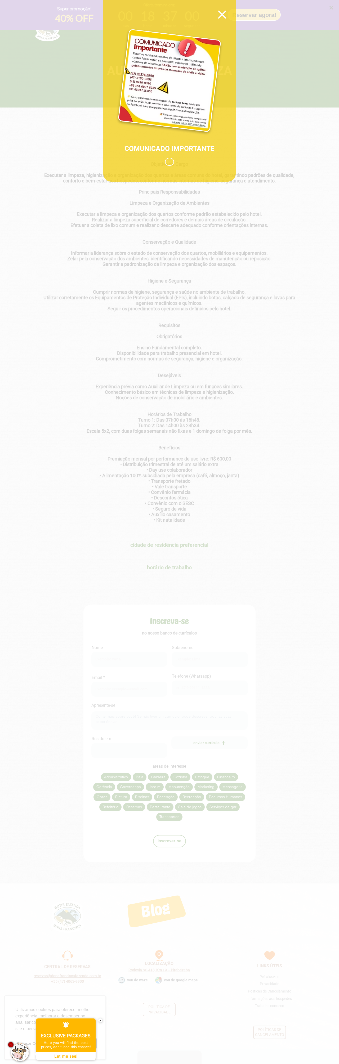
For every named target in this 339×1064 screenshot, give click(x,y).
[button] (169, 162)
